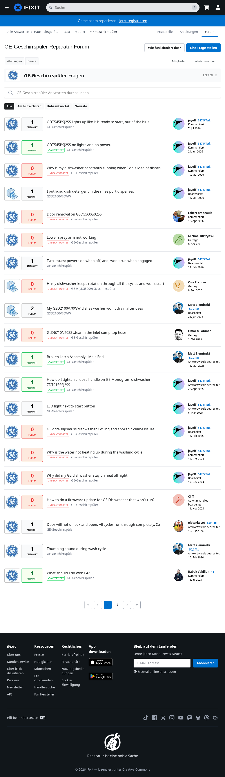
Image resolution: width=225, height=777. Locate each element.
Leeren (208, 75)
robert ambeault (200, 213)
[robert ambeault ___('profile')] (179, 216)
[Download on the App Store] (100, 662)
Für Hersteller (44, 694)
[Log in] (218, 7)
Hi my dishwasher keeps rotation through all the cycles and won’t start (105, 283)
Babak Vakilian (198, 572)
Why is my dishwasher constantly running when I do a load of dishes (104, 167)
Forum (209, 32)
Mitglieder (178, 61)
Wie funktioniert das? (164, 48)
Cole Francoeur (199, 282)
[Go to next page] (127, 605)
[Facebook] (154, 717)
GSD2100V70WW (59, 196)
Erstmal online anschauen (157, 671)
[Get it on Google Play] (100, 676)
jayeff (192, 120)
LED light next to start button (71, 406)
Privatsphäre (71, 662)
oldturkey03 (196, 523)
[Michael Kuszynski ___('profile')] (179, 239)
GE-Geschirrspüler (103, 32)
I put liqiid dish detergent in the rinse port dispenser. (90, 191)
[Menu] (7, 7)
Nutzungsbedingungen (73, 671)
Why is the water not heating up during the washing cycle (94, 452)
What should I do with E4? (68, 573)
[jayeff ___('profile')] (179, 124)
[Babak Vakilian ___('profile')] (179, 575)
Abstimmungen (205, 61)
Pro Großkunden (43, 678)
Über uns (14, 654)
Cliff (191, 496)
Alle (9, 106)
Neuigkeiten (43, 662)
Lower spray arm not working (71, 237)
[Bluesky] (198, 718)
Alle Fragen (14, 61)
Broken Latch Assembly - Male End (75, 356)
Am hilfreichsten (29, 106)
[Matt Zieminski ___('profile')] (179, 308)
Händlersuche (44, 687)
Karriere (13, 680)
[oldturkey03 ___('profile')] (179, 526)
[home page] (27, 7)
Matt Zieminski (199, 305)
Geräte (31, 61)
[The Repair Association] (215, 717)
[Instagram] (172, 717)
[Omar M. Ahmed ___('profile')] (179, 334)
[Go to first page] (88, 605)
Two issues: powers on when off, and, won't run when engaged (99, 260)
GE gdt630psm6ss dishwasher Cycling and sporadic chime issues (100, 429)
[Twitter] (163, 717)
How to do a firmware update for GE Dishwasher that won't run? (100, 499)
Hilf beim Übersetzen (22, 718)
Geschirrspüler (74, 32)
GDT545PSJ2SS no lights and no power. (79, 144)
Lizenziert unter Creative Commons (124, 769)
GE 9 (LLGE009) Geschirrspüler (93, 288)
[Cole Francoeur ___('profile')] (179, 286)
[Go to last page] (137, 605)
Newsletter (15, 687)
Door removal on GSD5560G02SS (74, 214)
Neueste (81, 106)
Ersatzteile (165, 32)
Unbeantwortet (58, 106)
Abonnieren (205, 663)
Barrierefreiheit (73, 654)
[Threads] (206, 717)
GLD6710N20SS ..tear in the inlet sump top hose (86, 332)
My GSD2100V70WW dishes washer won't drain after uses (95, 308)
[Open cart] (206, 7)
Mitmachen (42, 669)
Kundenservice (18, 662)
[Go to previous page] (98, 605)
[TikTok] (145, 717)
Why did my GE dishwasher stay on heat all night (87, 475)
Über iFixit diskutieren (15, 671)
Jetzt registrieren (133, 20)
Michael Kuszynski (201, 236)
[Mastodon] (189, 717)
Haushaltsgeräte (46, 32)
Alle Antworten (18, 32)
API (9, 694)
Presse (39, 654)
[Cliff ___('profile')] (179, 500)
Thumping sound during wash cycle (76, 548)
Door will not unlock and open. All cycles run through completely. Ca (103, 524)
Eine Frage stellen (203, 48)
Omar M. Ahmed (199, 331)
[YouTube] (180, 717)
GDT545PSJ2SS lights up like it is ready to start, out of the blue (98, 121)
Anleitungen (189, 32)
